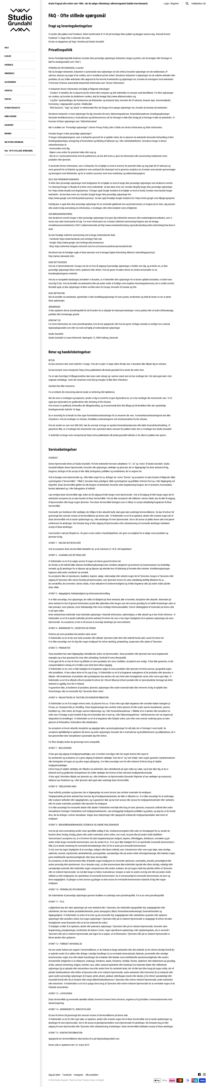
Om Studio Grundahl (14, 142)
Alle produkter (91, 1074)
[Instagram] (204, 1074)
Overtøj (8, 90)
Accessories (10, 82)
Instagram (78, 1074)
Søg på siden (54, 1074)
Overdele (9, 65)
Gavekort (9, 125)
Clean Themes (83, 1080)
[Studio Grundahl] (20, 20)
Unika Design (10, 116)
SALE (7, 47)
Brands (8, 133)
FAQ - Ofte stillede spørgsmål (19, 151)
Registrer (175, 3)
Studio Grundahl (61, 1080)
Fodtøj (8, 99)
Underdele (9, 73)
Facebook (67, 1074)
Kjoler (8, 56)
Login (166, 3)
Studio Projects (12, 108)
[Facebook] (199, 1074)
